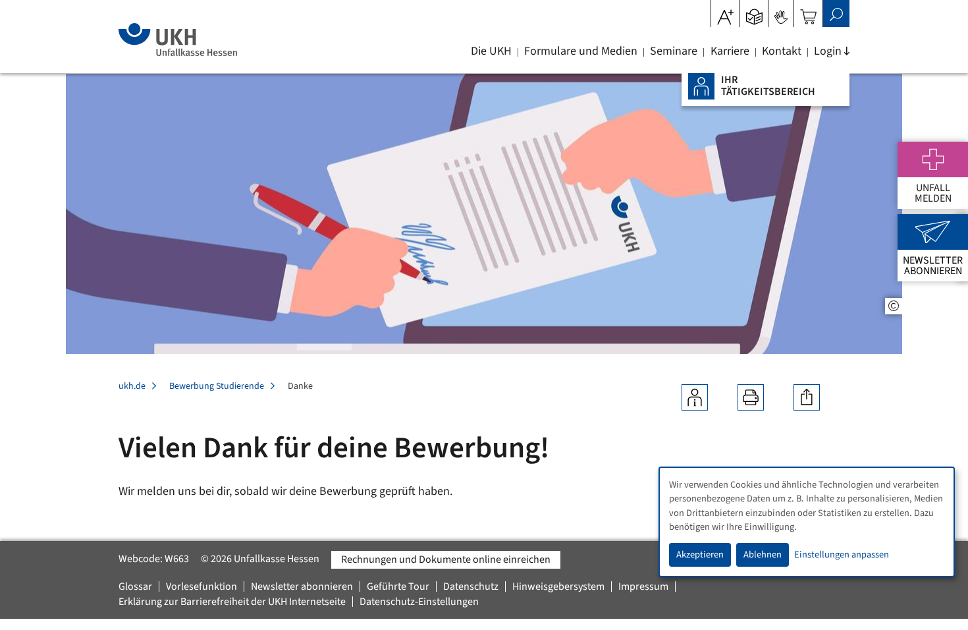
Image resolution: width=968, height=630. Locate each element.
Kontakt (781, 51)
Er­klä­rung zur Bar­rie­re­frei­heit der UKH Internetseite (232, 601)
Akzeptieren (700, 554)
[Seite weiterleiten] (806, 397)
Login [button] (828, 51)
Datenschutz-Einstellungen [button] (419, 601)
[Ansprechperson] (695, 397)
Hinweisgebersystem (558, 586)
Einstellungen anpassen (841, 554)
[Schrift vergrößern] (725, 12)
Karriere (730, 51)
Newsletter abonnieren (302, 586)
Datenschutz (470, 586)
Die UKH (491, 51)
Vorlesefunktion (201, 586)
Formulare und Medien (580, 51)
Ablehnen (762, 554)
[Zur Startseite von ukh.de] (177, 39)
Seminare (673, 51)
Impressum (643, 586)
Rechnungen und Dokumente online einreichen (446, 559)
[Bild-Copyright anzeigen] (893, 306)
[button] (754, 12)
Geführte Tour (398, 586)
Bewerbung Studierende (216, 386)
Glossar (135, 586)
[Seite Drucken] (751, 397)
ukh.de (132, 386)
